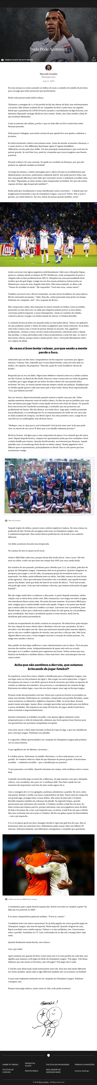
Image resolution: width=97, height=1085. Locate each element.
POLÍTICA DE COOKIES (8, 1070)
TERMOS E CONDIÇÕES (84, 1064)
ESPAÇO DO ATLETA (30, 1064)
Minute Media (44, 1082)
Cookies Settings (82, 1071)
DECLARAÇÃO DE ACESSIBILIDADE (53, 1070)
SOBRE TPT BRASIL (11, 1064)
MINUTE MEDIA (31, 1071)
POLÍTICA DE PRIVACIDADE (57, 1064)
